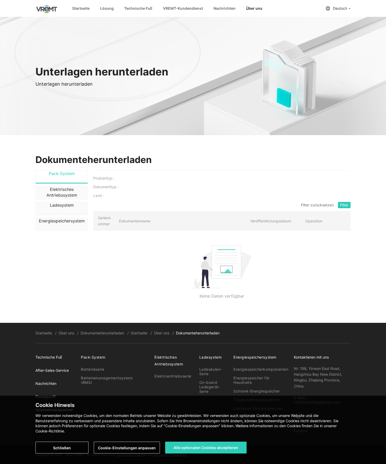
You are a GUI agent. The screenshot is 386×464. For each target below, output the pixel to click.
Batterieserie (92, 369)
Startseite (81, 8)
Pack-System (93, 357)
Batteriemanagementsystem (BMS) (107, 380)
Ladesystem (210, 357)
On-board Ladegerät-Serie (209, 387)
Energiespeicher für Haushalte (251, 380)
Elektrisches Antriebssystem (168, 360)
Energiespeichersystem (255, 357)
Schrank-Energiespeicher (256, 391)
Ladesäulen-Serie (210, 371)
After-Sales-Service (52, 370)
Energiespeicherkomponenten (261, 369)
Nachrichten (224, 8)
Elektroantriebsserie (172, 376)
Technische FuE (138, 8)
